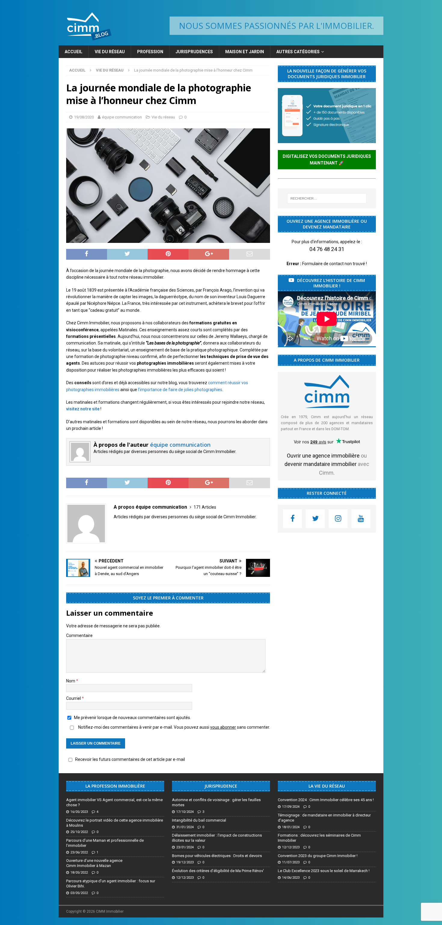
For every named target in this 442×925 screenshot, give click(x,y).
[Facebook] (292, 518)
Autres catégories (298, 51)
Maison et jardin (244, 51)
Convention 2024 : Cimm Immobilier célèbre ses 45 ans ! (326, 800)
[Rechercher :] (327, 198)
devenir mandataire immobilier (320, 464)
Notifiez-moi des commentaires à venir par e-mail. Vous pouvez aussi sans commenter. (173, 727)
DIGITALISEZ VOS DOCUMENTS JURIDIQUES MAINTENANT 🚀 (327, 159)
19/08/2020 (84, 117)
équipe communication (122, 117)
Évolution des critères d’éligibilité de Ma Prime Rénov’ (218, 870)
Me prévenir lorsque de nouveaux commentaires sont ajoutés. (132, 717)
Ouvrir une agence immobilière (323, 455)
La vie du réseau (326, 786)
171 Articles (205, 507)
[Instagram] (338, 518)
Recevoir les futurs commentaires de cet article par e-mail (130, 759)
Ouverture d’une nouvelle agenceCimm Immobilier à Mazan (94, 863)
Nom (71, 680)
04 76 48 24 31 (326, 249)
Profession (150, 51)
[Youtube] (360, 518)
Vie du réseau (110, 51)
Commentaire (79, 635)
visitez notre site (83, 408)
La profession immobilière (115, 786)
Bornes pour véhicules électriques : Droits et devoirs (217, 855)
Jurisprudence (220, 786)
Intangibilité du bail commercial (199, 820)
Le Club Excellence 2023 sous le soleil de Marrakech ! (324, 870)
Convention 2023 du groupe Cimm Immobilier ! (318, 855)
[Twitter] (315, 518)
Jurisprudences (194, 51)
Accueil (73, 51)
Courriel (74, 698)
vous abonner (223, 727)
